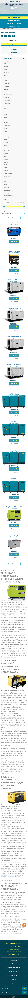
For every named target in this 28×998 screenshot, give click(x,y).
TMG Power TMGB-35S (14, 280)
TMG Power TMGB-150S (14, 365)
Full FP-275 (14, 393)
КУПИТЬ (13, 242)
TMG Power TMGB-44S (14, 308)
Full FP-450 (14, 478)
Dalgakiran (7, 86)
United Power (8, 173)
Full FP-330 (14, 422)
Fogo (5, 106)
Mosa (5, 145)
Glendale (6, 80)
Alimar (6, 66)
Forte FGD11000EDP (14, 251)
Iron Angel (7, 136)
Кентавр (6, 193)
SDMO (6, 165)
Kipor (5, 139)
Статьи (14, 964)
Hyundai (6, 128)
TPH (5, 181)
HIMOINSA (7, 125)
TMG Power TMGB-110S (14, 336)
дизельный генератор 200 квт (10, 877)
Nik (5, 148)
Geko (5, 117)
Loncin (6, 142)
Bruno (6, 75)
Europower (7, 100)
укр (16, 7)
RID (5, 156)
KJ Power (7, 134)
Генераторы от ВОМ (14, 26)
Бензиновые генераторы (14, 15)
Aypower (6, 72)
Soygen (6, 159)
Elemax (6, 89)
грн (10, 202)
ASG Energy (7, 61)
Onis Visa (7, 190)
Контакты (14, 975)
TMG (5, 167)
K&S (5, 131)
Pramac (6, 153)
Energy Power (8, 94)
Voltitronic (7, 176)
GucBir (6, 123)
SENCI (6, 162)
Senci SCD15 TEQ (14, 535)
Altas (5, 69)
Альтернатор (14, 52)
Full (5, 111)
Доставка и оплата (14, 967)
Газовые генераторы (14, 20)
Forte (5, 114)
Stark (5, 184)
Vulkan (6, 179)
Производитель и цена (14, 44)
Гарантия (14, 979)
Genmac (6, 120)
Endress (6, 92)
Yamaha (6, 187)
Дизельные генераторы (14, 17)
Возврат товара (14, 971)
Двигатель (14, 49)
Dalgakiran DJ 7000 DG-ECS (14, 507)
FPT (5, 108)
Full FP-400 (14, 450)
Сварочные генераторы (14, 23)
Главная (3, 28)
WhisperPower (8, 195)
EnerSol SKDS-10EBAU (14, 223)
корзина (26, 1)
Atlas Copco (7, 64)
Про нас (14, 983)
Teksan (6, 170)
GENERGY (7, 83)
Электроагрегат (14, 47)
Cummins (7, 78)
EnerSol (6, 97)
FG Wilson (7, 103)
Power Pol (7, 151)
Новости (14, 960)
